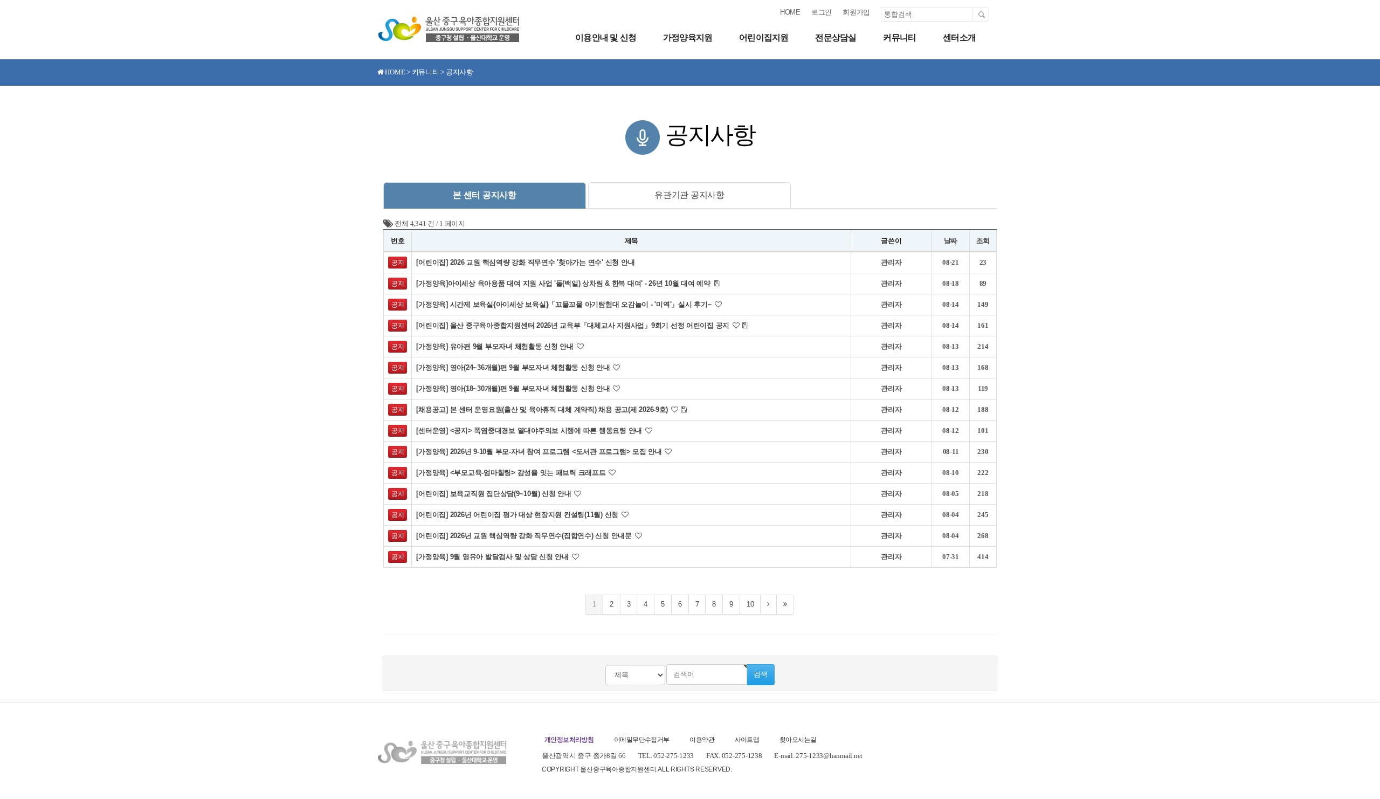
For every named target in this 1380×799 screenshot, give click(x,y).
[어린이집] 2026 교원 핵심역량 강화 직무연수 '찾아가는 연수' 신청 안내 (525, 262)
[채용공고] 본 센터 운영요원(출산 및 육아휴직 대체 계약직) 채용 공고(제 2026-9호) (543, 409)
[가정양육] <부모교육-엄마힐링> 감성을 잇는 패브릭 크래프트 (512, 473)
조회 (983, 241)
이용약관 (701, 739)
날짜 (950, 241)
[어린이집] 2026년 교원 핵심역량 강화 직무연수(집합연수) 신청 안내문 (524, 536)
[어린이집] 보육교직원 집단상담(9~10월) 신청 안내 (494, 494)
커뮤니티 (899, 37)
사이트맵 (747, 739)
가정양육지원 (687, 37)
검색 (761, 674)
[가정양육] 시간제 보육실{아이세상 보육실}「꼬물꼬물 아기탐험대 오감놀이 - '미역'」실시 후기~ (565, 304)
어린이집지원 (763, 37)
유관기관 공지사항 (689, 194)
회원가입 (856, 12)
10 (750, 604)
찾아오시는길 (797, 739)
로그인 (821, 12)
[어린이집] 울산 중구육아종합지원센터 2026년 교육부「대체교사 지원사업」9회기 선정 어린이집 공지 (573, 325)
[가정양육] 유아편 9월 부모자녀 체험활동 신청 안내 (495, 346)
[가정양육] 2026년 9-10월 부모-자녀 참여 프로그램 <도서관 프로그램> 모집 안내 (540, 451)
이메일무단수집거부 (642, 739)
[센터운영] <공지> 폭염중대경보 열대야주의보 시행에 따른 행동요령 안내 (530, 430)
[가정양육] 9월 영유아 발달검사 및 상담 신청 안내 (493, 557)
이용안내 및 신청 (605, 37)
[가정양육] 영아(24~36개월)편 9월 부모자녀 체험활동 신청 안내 (514, 367)
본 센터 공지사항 (484, 194)
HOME (790, 12)
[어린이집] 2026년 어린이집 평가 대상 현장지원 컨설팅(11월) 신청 (518, 515)
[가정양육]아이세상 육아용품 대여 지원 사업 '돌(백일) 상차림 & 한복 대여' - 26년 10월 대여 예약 (564, 283)
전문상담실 (835, 37)
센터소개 (959, 37)
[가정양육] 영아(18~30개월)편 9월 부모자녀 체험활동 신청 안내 (514, 388)
